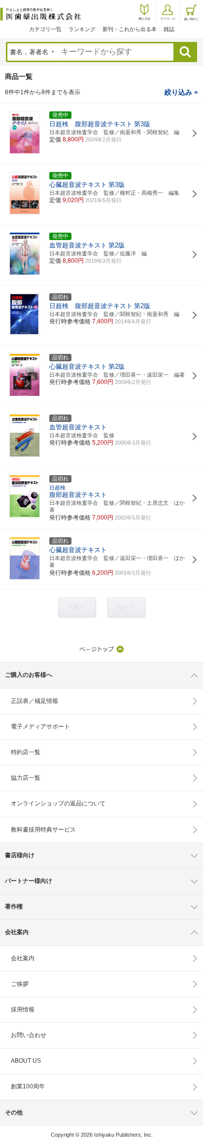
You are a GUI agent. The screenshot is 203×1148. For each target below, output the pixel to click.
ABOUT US (26, 1060)
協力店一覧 (25, 777)
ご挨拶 (20, 983)
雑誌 (169, 29)
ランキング (82, 29)
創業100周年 (28, 1086)
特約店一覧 (25, 752)
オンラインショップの (58, 803)
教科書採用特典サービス (43, 829)
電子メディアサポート (40, 726)
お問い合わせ (28, 1035)
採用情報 (22, 1009)
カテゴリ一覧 (45, 29)
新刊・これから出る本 (129, 29)
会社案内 (22, 958)
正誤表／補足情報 (34, 700)
